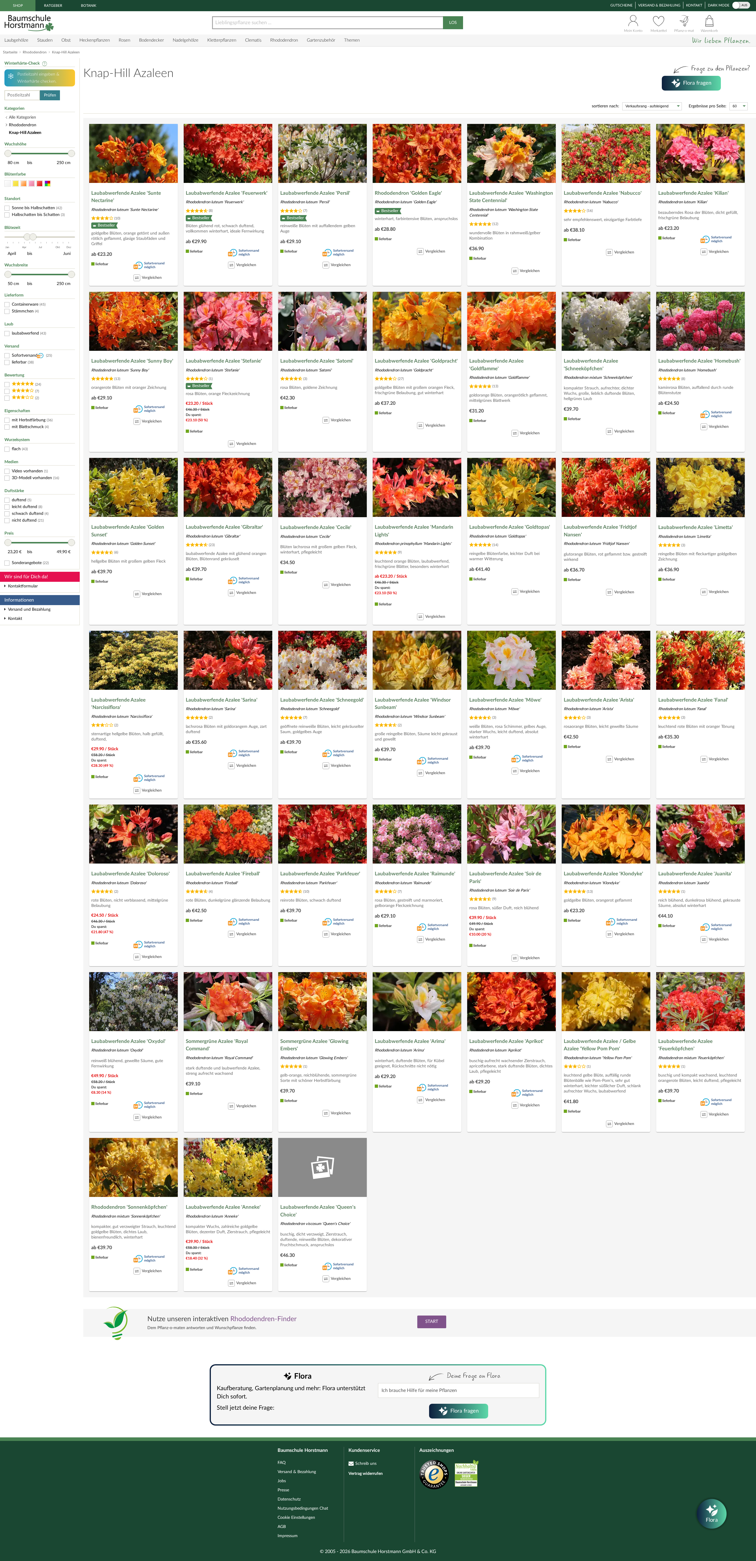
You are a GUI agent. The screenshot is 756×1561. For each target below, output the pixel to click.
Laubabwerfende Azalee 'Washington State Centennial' (511, 197)
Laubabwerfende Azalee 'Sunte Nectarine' (126, 197)
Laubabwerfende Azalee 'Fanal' (693, 699)
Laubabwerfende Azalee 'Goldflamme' (496, 364)
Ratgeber (53, 5)
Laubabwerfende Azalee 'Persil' (315, 193)
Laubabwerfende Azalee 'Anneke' (223, 1207)
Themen (352, 40)
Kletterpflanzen (221, 40)
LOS (453, 23)
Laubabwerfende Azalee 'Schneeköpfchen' (591, 364)
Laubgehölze (16, 40)
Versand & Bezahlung (659, 5)
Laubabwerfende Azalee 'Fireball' (223, 873)
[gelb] (15, 183)
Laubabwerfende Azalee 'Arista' (599, 699)
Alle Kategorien (22, 117)
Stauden (45, 40)
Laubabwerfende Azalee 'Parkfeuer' (320, 873)
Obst (66, 40)
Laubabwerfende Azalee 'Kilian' (693, 193)
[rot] (39, 183)
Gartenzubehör (321, 40)
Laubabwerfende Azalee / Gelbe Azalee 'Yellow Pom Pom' (600, 1045)
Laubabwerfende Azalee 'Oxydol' (128, 1041)
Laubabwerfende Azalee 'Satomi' (316, 360)
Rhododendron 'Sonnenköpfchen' (129, 1207)
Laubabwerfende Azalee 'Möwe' (505, 699)
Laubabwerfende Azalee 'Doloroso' (130, 873)
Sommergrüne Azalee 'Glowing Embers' (314, 1045)
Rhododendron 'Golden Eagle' (408, 193)
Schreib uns (366, 1464)
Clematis (253, 40)
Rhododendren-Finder (263, 1319)
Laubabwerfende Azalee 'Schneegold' (322, 699)
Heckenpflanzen (94, 40)
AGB (282, 1527)
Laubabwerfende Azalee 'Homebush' (699, 360)
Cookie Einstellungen (296, 1518)
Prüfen (50, 95)
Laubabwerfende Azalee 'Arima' (410, 1041)
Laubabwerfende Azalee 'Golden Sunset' (127, 531)
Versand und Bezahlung (29, 609)
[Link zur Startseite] (30, 23)
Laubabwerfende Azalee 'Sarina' (222, 699)
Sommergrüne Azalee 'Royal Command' (217, 1045)
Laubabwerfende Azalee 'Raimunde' (415, 873)
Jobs (282, 1481)
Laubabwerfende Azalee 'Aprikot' (506, 1041)
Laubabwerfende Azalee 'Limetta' (695, 527)
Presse (283, 1490)
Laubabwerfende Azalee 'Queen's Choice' (318, 1211)
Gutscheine (621, 5)
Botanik (88, 5)
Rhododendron (284, 40)
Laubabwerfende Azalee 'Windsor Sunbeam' (413, 703)
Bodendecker (151, 40)
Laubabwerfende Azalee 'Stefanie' (224, 360)
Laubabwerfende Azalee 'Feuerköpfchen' (685, 1045)
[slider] (8, 153)
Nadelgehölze (185, 40)
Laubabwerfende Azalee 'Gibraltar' (224, 527)
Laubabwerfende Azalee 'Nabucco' (603, 193)
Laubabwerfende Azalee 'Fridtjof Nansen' (600, 531)
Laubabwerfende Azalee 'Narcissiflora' (118, 703)
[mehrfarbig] (47, 183)
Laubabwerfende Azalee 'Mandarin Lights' (414, 531)
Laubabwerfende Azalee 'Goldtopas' (509, 527)
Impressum (288, 1536)
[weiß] (7, 183)
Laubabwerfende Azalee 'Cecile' (315, 527)
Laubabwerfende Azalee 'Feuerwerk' (227, 193)
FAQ (282, 1463)
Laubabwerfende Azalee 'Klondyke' (603, 873)
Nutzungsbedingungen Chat (303, 1508)
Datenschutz (289, 1499)
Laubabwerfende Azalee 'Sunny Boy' (132, 360)
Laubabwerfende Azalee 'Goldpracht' (416, 360)
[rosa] (31, 183)
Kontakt (694, 5)
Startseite (10, 52)
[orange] (23, 183)
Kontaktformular (23, 586)
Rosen (124, 40)
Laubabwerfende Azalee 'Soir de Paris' (505, 877)
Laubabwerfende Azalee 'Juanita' (695, 873)
